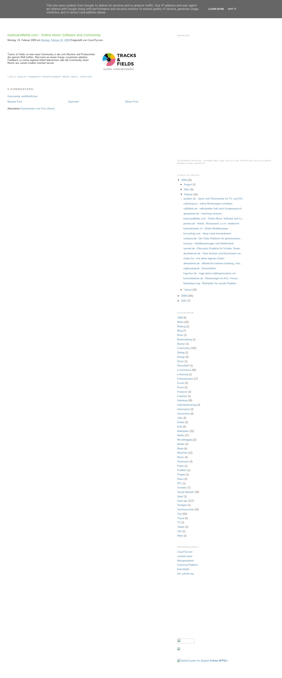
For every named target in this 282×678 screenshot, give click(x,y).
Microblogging (185, 439)
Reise (180, 479)
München (182, 452)
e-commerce (184, 370)
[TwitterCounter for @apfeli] (193, 660)
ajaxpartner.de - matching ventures (202, 213)
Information (183, 409)
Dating (180, 352)
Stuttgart (182, 505)
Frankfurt (182, 396)
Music (74, 77)
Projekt (181, 474)
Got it (232, 8)
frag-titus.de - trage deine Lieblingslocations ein (209, 273)
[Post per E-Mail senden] (93, 77)
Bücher (181, 343)
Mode (180, 448)
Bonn (180, 335)
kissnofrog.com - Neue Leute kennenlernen (207, 233)
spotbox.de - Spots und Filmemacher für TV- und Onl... (213, 198)
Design (181, 356)
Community (34, 77)
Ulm (179, 531)
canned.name (184, 556)
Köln (179, 426)
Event (180, 387)
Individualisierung (186, 404)
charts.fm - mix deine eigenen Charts (203, 258)
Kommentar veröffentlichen (22, 96)
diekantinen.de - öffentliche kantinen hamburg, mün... (212, 263)
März (187, 189)
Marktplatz (183, 431)
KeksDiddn (183, 569)
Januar (188, 289)
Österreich (183, 461)
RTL (179, 483)
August (188, 184)
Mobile (181, 444)
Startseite (73, 101)
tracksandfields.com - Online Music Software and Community (54, 35)
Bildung (181, 326)
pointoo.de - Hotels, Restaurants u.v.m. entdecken (211, 223)
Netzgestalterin (185, 560)
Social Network (185, 492)
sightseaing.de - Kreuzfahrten (199, 268)
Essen (180, 383)
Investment (183, 413)
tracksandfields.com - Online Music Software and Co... (213, 218)
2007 (184, 300)
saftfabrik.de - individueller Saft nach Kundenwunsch (212, 208)
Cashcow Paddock (187, 564)
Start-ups (86, 77)
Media (66, 77)
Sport (180, 496)
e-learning (182, 374)
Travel (180, 518)
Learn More (216, 8)
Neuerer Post (14, 101)
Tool (179, 513)
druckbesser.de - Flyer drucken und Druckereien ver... (213, 253)
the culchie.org (185, 573)
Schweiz (182, 487)
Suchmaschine (185, 509)
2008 (184, 295)
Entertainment (51, 77)
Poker (180, 466)
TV (179, 522)
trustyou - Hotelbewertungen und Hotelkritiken (208, 243)
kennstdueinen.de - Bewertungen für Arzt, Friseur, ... (212, 278)
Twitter (181, 526)
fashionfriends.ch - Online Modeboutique (205, 228)
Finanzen (182, 391)
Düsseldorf (183, 365)
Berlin (22, 77)
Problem (181, 470)
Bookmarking (184, 339)
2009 (184, 180)
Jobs (180, 417)
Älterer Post (131, 101)
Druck (180, 361)
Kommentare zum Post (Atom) (38, 108)
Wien (180, 535)
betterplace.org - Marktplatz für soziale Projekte (209, 283)
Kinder (180, 422)
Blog (179, 330)
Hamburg (182, 400)
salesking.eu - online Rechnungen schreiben (207, 203)
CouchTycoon (184, 551)
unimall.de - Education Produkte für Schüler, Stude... (212, 248)
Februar (188, 194)
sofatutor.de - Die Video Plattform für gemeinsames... (213, 238)
